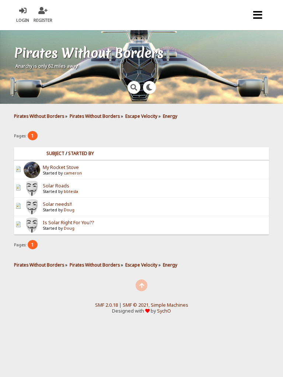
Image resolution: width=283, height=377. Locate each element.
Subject (55, 153)
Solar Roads (56, 186)
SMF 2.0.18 (106, 305)
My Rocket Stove (61, 167)
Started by (81, 153)
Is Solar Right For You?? (68, 222)
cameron (73, 173)
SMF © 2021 (136, 305)
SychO (164, 311)
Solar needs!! (57, 204)
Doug (69, 209)
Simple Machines (169, 305)
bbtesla (71, 191)
